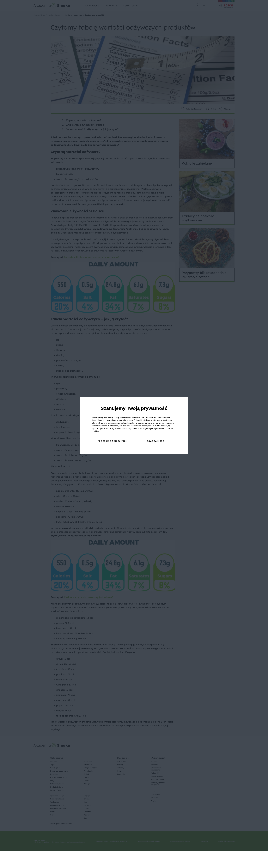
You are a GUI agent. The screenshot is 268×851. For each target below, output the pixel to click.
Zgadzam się (155, 441)
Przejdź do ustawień (113, 441)
